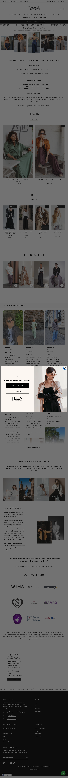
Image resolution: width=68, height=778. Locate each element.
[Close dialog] (64, 368)
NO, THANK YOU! (17, 391)
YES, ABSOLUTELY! (17, 385)
